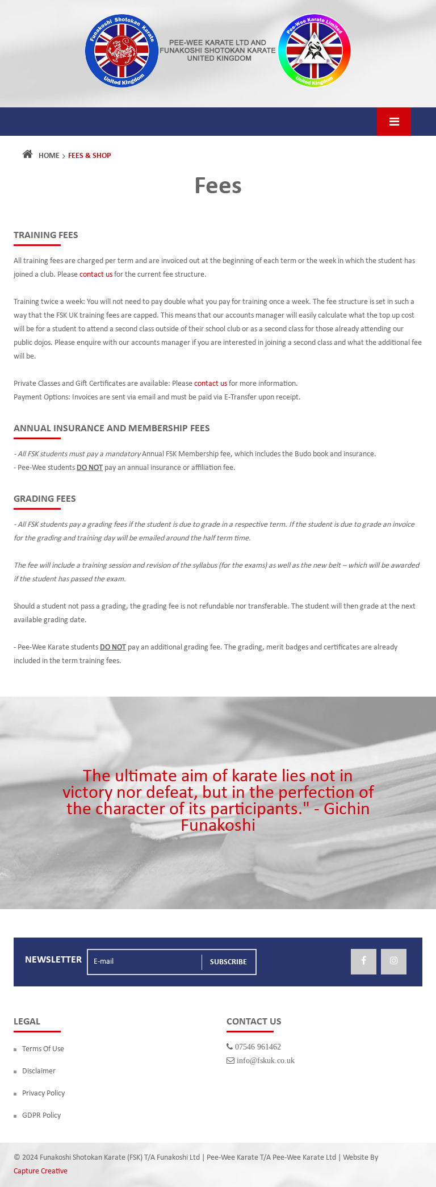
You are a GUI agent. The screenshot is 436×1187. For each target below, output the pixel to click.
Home (49, 156)
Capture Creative (41, 1171)
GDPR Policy (41, 1115)
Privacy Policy (43, 1093)
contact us (95, 274)
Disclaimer (39, 1071)
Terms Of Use (43, 1049)
